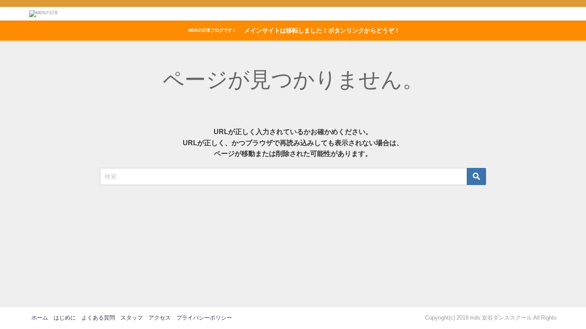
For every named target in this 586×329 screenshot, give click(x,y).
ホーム (39, 317)
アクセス (159, 317)
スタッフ (132, 317)
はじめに (65, 317)
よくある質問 (98, 317)
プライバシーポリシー (204, 317)
